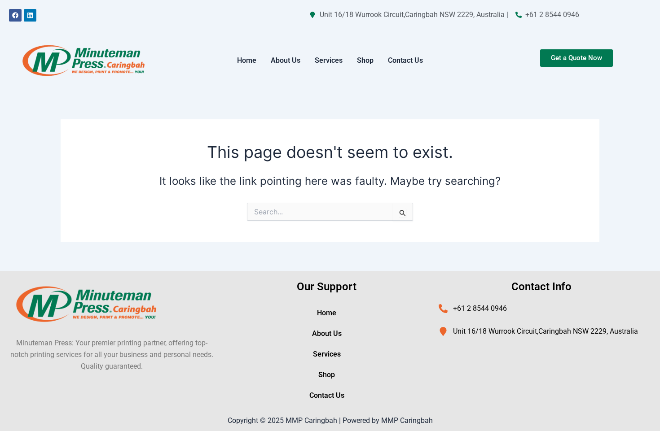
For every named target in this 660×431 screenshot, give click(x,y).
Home (246, 60)
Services (329, 60)
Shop (365, 60)
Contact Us (405, 60)
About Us (285, 60)
